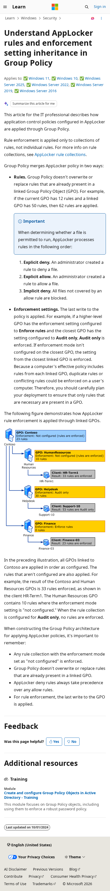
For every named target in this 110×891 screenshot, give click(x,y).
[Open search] (87, 6)
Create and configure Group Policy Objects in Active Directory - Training (50, 795)
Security (50, 18)
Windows (29, 18)
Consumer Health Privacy (72, 876)
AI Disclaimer (15, 869)
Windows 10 (67, 78)
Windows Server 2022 (50, 84)
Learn (10, 18)
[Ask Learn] (93, 18)
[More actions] (101, 18)
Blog (73, 869)
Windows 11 (39, 78)
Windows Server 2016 (38, 90)
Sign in (100, 6)
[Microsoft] (55, 7)
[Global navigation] (5, 6)
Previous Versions (48, 869)
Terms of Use (15, 883)
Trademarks (42, 883)
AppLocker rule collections (60, 154)
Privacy (35, 876)
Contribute (13, 876)
